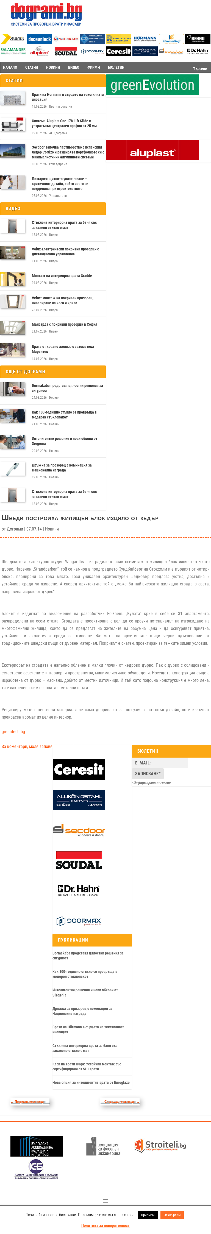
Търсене (200, 68)
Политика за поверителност (105, 1225)
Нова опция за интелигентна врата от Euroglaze (91, 1082)
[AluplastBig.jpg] (152, 159)
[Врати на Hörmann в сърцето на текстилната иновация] (12, 98)
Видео (53, 235)
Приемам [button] (147, 1215)
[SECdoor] (171, 54)
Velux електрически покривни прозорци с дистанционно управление (65, 251)
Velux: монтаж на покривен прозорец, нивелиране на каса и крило (62, 300)
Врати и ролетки (60, 106)
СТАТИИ (31, 67)
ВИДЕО (73, 67)
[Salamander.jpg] (13, 54)
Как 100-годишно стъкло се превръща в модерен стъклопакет (64, 414)
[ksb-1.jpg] (36, 1177)
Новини (54, 398)
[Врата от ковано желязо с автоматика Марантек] (12, 350)
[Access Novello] (198, 55)
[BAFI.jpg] (36, 1155)
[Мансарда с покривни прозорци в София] (12, 328)
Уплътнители (58, 196)
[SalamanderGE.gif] (152, 93)
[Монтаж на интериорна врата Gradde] (12, 279)
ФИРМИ (93, 67)
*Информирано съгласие (151, 783)
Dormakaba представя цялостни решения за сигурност (67, 388)
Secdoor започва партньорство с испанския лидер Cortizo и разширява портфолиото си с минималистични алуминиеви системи (68, 152)
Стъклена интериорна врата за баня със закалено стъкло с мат (64, 225)
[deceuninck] (39, 42)
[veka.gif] (92, 42)
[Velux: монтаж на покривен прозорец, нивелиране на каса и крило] (12, 301)
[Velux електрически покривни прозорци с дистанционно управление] (12, 252)
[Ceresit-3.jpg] (118, 54)
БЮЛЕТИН (116, 67)
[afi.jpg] (103, 1155)
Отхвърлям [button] (172, 1215)
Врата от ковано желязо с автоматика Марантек (63, 349)
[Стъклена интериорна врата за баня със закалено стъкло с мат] (12, 226)
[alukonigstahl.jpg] (145, 54)
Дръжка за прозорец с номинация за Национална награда (62, 467)
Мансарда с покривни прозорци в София (64, 324)
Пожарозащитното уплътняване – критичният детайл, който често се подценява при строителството (60, 184)
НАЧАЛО (10, 67)
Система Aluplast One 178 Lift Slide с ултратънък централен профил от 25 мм (64, 123)
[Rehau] (197, 42)
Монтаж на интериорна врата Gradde (62, 275)
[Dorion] (92, 55)
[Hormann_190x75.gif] (145, 42)
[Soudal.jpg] (66, 54)
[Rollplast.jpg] (118, 42)
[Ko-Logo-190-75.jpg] (171, 42)
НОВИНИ (53, 67)
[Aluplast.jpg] (39, 54)
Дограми (15, 529)
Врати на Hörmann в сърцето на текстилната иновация (68, 97)
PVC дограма (58, 164)
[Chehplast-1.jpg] (66, 42)
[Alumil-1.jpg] (13, 42)
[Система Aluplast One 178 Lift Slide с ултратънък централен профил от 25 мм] (12, 124)
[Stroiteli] (160, 1155)
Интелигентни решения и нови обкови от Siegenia (64, 441)
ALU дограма (58, 133)
